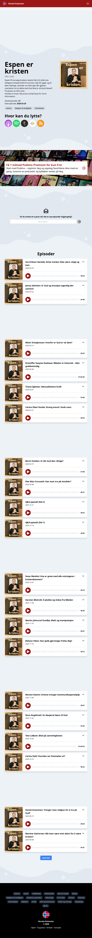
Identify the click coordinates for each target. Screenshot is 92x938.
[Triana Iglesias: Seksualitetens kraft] (14, 392)
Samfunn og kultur (34, 898)
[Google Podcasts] (32, 123)
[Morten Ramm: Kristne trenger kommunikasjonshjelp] (14, 700)
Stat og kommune (47, 902)
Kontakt (57, 927)
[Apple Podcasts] (8, 123)
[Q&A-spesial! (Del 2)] (14, 508)
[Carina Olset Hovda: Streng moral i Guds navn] (14, 413)
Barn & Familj (63, 894)
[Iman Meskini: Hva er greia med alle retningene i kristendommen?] (14, 584)
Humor (9, 108)
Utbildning (36, 894)
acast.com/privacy (30, 93)
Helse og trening (64, 902)
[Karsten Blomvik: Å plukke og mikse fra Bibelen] (14, 605)
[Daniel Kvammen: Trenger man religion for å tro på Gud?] (14, 817)
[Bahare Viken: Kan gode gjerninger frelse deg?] (14, 646)
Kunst (26, 894)
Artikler (49, 927)
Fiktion (71, 898)
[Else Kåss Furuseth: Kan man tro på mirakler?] (14, 487)
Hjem (33, 927)
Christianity (39, 108)
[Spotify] (16, 123)
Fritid (34, 902)
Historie (81, 898)
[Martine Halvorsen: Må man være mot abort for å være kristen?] (14, 841)
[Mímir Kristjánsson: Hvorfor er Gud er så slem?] (14, 348)
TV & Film (61, 898)
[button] (87, 3)
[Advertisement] (46, 26)
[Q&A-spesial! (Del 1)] (14, 528)
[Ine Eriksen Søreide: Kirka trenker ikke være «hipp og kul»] (14, 269)
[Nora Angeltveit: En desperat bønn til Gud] (14, 721)
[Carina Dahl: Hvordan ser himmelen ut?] (14, 762)
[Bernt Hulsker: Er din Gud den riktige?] (14, 467)
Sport (45, 906)
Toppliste (41, 927)
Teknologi (49, 898)
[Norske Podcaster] (46, 914)
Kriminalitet (13, 902)
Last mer (46, 858)
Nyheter (25, 902)
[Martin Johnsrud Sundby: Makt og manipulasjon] (14, 626)
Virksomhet (49, 894)
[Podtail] (24, 123)
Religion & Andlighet (23, 108)
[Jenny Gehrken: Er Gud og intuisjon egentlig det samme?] (14, 293)
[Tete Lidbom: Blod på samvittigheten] (14, 741)
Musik (74, 894)
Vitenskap (79, 902)
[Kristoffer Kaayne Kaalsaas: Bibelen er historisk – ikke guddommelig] (14, 370)
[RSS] (41, 123)
